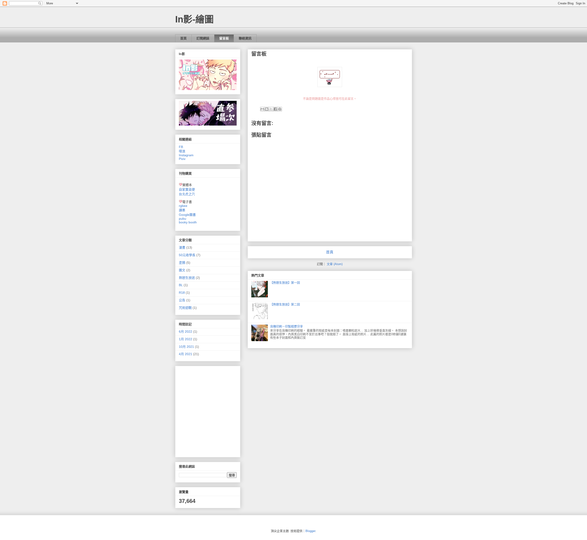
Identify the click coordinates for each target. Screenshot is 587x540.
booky (183, 222)
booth (192, 222)
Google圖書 (187, 215)
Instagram (186, 155)
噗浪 (182, 151)
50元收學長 (187, 255)
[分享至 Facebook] (275, 109)
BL (181, 285)
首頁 (183, 38)
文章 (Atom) (335, 264)
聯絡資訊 (245, 38)
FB (181, 147)
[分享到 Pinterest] (279, 109)
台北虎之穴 (187, 194)
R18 (182, 292)
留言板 (224, 38)
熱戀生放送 (187, 278)
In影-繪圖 (194, 19)
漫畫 (182, 247)
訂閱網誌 (203, 38)
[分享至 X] (271, 109)
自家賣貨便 (187, 189)
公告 (182, 300)
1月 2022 (185, 339)
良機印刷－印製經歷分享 (286, 326)
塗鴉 (182, 262)
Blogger (310, 531)
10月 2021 (186, 346)
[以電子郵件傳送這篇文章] (262, 109)
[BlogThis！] (266, 109)
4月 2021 (185, 354)
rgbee (183, 206)
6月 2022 (185, 331)
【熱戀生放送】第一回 (285, 282)
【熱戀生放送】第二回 (285, 304)
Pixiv (182, 159)
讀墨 (182, 210)
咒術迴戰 (185, 308)
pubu (182, 218)
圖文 (182, 270)
